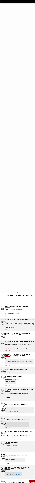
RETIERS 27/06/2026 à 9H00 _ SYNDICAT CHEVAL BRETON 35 (17, 425)
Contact (13, 2)
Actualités (6, 2)
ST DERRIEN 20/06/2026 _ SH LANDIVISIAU (14, 474)
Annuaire (10, 2)
